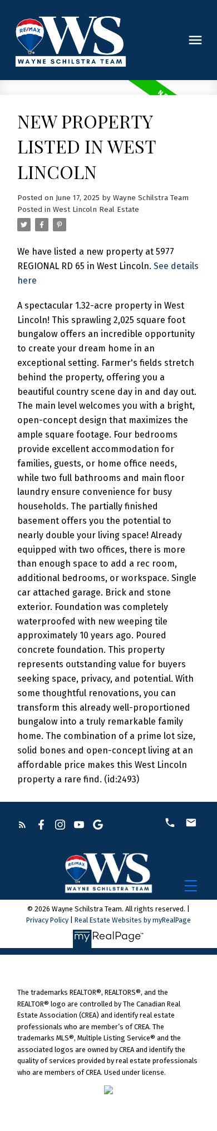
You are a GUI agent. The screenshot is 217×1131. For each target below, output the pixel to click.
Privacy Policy (47, 920)
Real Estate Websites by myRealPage (133, 920)
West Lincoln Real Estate (96, 209)
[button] (22, 825)
